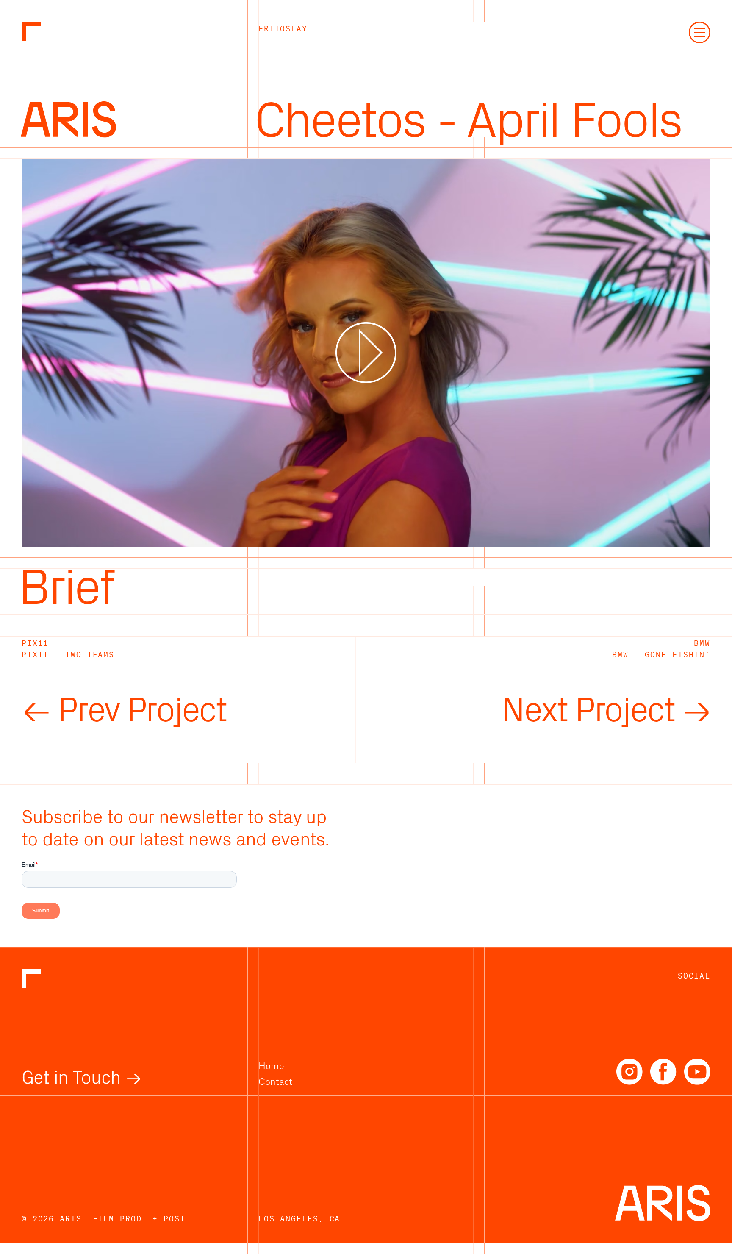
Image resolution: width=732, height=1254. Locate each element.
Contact (275, 1081)
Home (271, 1065)
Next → (605, 710)
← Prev (124, 710)
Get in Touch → (81, 1077)
